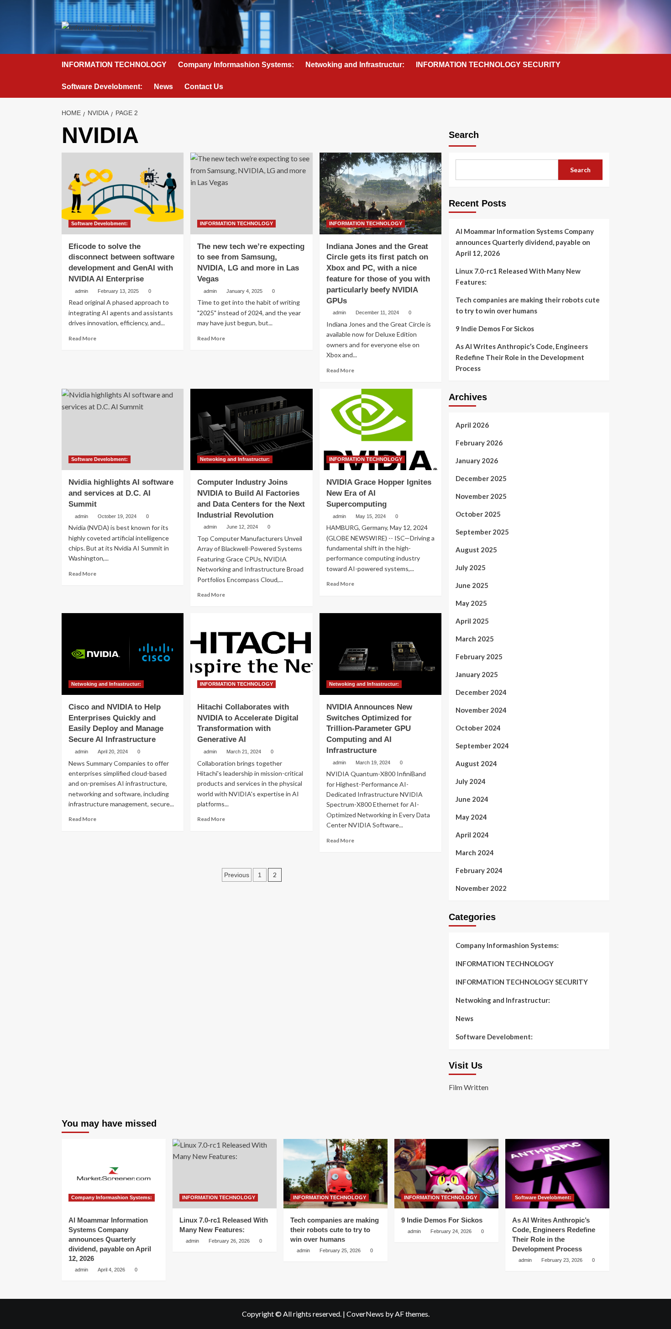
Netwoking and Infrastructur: (354, 65)
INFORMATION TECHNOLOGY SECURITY (488, 65)
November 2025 (481, 496)
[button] (603, 65)
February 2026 (479, 443)
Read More (82, 338)
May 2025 (471, 603)
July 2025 (471, 567)
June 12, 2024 (242, 526)
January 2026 (477, 460)
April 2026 (472, 425)
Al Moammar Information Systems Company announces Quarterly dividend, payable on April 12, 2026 (525, 242)
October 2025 (478, 514)
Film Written (468, 1087)
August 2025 (476, 549)
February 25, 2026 (340, 1250)
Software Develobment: (102, 86)
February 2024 (479, 870)
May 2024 (471, 817)
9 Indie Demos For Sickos (495, 328)
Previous (236, 875)
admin (81, 291)
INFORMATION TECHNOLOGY (114, 65)
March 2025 (475, 639)
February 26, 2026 (229, 1241)
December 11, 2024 (377, 312)
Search (464, 135)
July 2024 (471, 781)
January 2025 (477, 674)
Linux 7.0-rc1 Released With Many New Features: (518, 276)
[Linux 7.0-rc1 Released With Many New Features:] (225, 1173)
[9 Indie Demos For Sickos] (446, 1173)
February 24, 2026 (451, 1231)
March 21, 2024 (243, 751)
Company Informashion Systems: (236, 65)
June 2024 (472, 799)
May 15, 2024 (371, 516)
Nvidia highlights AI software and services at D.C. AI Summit (120, 493)
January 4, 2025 (244, 291)
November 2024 (481, 710)
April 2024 (472, 835)
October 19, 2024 (117, 516)
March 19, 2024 (373, 762)
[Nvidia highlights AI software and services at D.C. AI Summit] (122, 429)
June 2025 (472, 585)
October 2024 (478, 728)
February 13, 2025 (118, 291)
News (163, 86)
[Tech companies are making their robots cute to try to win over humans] (335, 1173)
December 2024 (481, 692)
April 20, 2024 (113, 751)
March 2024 (475, 852)
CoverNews (365, 1313)
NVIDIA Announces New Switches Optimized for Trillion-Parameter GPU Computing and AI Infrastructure (369, 729)
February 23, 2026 (561, 1260)
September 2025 (482, 532)
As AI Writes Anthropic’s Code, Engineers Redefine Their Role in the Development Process (522, 357)
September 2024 (482, 745)
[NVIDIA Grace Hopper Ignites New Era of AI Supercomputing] (380, 429)
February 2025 (479, 656)
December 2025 (481, 478)
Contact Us (203, 86)
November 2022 (481, 888)
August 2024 (476, 763)
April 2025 (472, 621)
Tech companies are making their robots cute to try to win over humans (528, 305)
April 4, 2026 (111, 1269)
